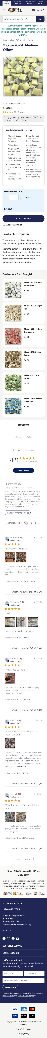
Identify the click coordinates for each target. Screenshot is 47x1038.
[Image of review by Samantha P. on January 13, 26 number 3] (33, 622)
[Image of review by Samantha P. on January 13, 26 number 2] (21, 622)
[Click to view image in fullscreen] (23, 76)
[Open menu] (4, 10)
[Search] (40, 19)
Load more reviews (23, 859)
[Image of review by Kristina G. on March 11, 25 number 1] (10, 678)
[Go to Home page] (15, 10)
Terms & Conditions (23, 1029)
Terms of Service (24, 995)
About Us (7, 930)
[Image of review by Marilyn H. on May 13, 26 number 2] (21, 557)
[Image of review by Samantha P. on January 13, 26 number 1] (10, 622)
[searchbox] (14, 523)
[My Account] (33, 10)
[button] (7, 3)
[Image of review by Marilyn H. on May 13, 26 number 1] (10, 557)
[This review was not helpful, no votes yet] (40, 591)
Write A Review (23, 470)
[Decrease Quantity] (21, 198)
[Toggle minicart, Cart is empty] (42, 10)
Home (5, 40)
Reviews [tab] (19, 437)
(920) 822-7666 (11, 909)
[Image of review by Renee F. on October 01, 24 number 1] (10, 743)
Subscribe (10, 987)
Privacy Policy (23, 1033)
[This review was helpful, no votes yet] (35, 591)
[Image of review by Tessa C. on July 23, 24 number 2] (21, 817)
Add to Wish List (14, 224)
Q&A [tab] (29, 437)
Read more (21, 766)
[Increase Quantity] (21, 195)
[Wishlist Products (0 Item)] (38, 10)
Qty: (6, 197)
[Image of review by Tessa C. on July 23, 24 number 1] (10, 817)
